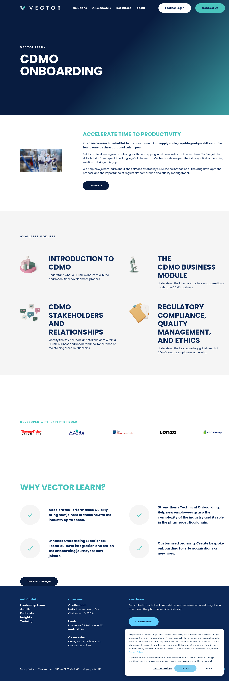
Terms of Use (44, 669)
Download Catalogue (39, 581)
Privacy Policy (136, 652)
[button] (80, 8)
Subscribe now (143, 621)
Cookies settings (162, 668)
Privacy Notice (27, 669)
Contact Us (210, 8)
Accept (185, 668)
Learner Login (174, 8)
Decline (208, 668)
